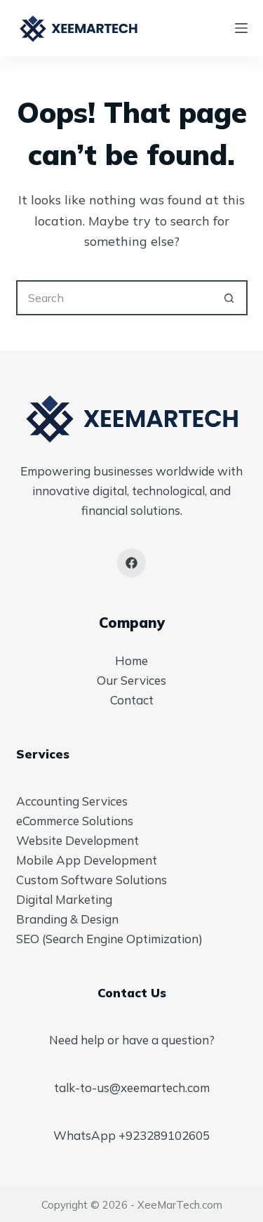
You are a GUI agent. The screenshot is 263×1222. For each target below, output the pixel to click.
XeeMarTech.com (179, 1204)
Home (131, 660)
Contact (132, 699)
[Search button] (230, 297)
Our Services (131, 680)
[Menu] (241, 28)
